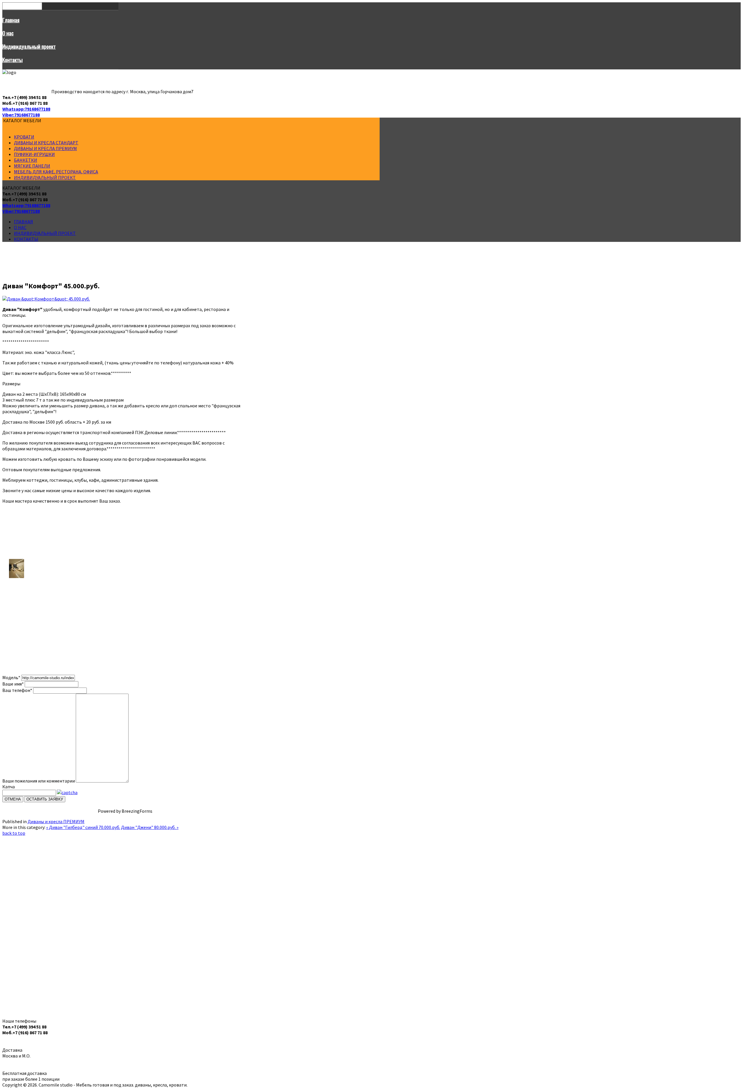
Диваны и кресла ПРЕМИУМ (45, 148)
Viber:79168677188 (21, 115)
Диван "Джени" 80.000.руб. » (149, 827)
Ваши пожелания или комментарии (38, 781)
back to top (13, 833)
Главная (10, 20)
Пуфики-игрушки (34, 154)
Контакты (12, 60)
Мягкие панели (32, 166)
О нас (8, 33)
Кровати (24, 137)
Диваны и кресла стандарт (46, 142)
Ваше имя (13, 684)
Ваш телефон (17, 690)
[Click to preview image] (46, 299)
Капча (8, 786)
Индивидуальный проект (29, 46)
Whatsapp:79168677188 (26, 109)
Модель (11, 677)
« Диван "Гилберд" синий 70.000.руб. (83, 827)
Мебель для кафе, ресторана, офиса (56, 172)
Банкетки (25, 160)
